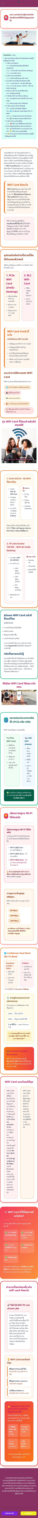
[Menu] (3, 3)
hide (13, 55)
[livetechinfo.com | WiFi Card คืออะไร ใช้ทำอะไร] (19, 3)
